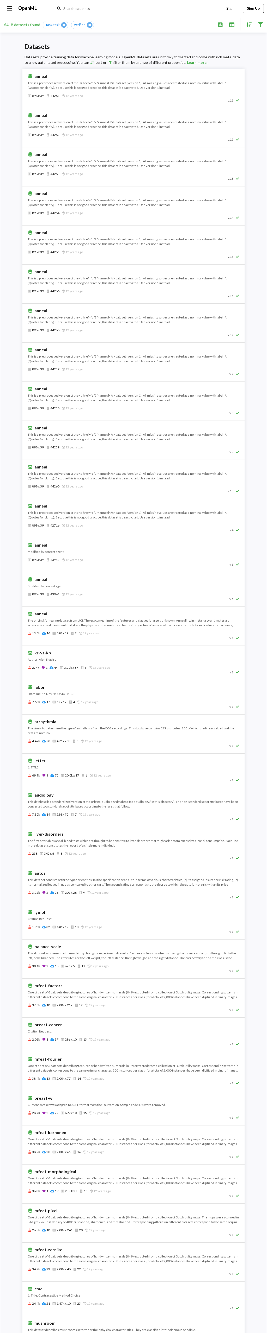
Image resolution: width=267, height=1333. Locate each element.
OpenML (27, 8)
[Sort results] (247, 24)
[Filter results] (260, 24)
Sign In (232, 8)
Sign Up (253, 8)
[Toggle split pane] (232, 24)
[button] (55, 25)
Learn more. (197, 62)
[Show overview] (220, 24)
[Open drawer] (9, 8)
